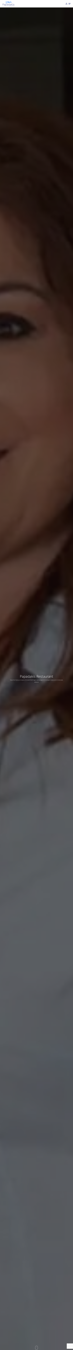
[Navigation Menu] (70, 4)
